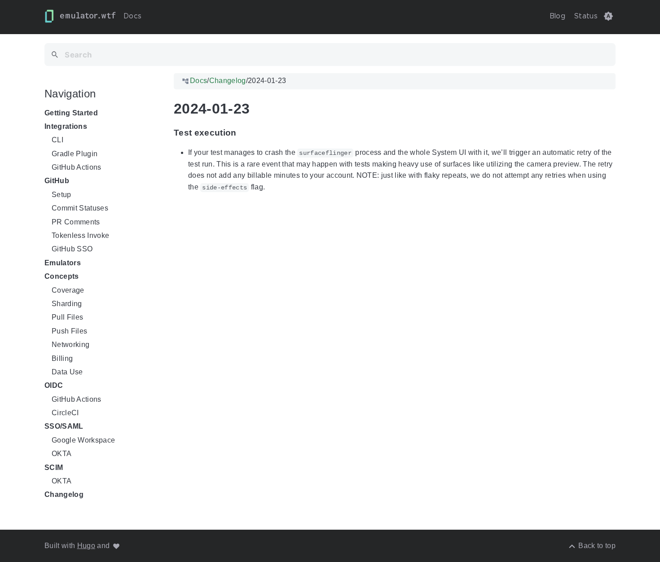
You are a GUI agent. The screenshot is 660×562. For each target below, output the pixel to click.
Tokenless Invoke (80, 235)
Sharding (67, 303)
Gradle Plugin (74, 154)
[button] (608, 16)
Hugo (86, 545)
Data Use (67, 372)
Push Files (69, 331)
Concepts (61, 276)
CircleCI (65, 413)
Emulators (62, 263)
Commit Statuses (80, 208)
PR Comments (76, 222)
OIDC (53, 386)
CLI (57, 140)
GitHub (56, 181)
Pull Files (67, 317)
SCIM (53, 467)
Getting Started (71, 113)
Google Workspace (83, 440)
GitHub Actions (76, 167)
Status (586, 16)
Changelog (64, 495)
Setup (61, 194)
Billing (62, 358)
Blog (557, 16)
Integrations (65, 126)
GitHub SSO (72, 249)
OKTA (61, 453)
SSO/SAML (64, 426)
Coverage (68, 290)
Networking (70, 344)
